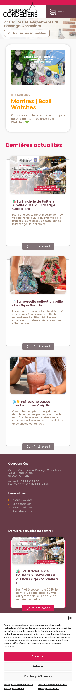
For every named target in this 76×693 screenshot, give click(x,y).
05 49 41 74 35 (29, 481)
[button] (70, 618)
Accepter (38, 656)
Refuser (38, 666)
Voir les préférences (38, 676)
